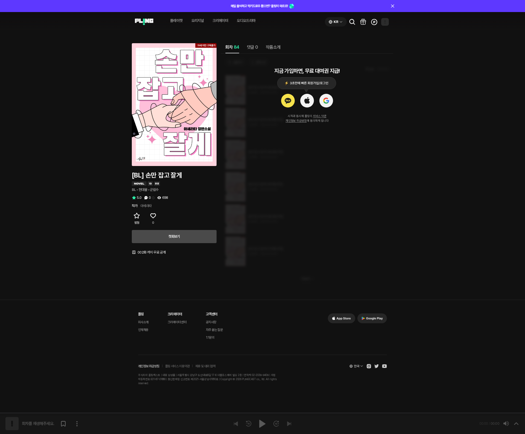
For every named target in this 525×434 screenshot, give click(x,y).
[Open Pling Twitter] (376, 366)
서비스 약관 (319, 116)
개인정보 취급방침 (296, 121)
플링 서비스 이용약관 (177, 366)
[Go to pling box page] (363, 21)
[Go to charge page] (374, 21)
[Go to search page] (352, 21)
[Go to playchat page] (144, 22)
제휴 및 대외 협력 (205, 366)
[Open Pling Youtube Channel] (384, 366)
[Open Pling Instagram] (369, 366)
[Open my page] (385, 21)
